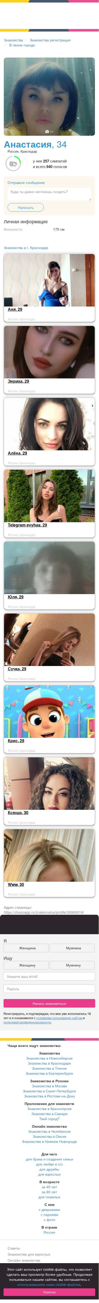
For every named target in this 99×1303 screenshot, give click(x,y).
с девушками (49, 1209)
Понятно (49, 1292)
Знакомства (13, 39)
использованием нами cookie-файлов (48, 1284)
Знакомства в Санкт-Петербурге (49, 1090)
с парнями (49, 1214)
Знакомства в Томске (49, 1068)
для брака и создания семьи (49, 1158)
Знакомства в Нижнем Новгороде (49, 1141)
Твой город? (49, 1118)
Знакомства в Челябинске (49, 1131)
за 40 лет (49, 1186)
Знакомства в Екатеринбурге (49, 1073)
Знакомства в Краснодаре (49, 1063)
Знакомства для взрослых (29, 1254)
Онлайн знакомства (24, 1260)
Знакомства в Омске (49, 1136)
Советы (14, 1248)
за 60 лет (49, 1191)
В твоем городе (22, 44)
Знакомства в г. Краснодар (26, 247)
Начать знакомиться (49, 1003)
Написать (26, 207)
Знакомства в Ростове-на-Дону (49, 1095)
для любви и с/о (49, 1164)
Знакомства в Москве (49, 1085)
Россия (49, 1232)
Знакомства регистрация (50, 39)
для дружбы (49, 1169)
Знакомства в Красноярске (49, 1108)
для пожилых (49, 1196)
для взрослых (49, 1174)
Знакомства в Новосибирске (49, 1058)
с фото (49, 1219)
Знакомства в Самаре (49, 1113)
